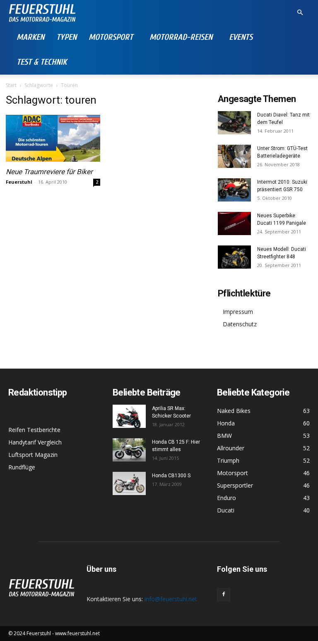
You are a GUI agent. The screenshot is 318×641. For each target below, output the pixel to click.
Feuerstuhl (19, 182)
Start (11, 85)
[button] (300, 13)
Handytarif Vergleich (35, 442)
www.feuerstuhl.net (77, 633)
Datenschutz (240, 324)
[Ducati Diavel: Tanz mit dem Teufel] (234, 122)
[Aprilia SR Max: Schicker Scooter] (129, 416)
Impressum (238, 312)
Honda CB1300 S (171, 475)
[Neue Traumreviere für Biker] (53, 138)
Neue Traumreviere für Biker (49, 172)
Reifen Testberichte (34, 430)
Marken (30, 37)
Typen (66, 37)
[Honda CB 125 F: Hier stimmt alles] (129, 449)
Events (241, 37)
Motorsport (111, 37)
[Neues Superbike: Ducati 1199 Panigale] (234, 223)
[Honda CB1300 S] (129, 483)
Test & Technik (42, 62)
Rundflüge (21, 467)
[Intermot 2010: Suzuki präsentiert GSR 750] (234, 190)
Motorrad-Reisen (180, 37)
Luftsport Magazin (33, 455)
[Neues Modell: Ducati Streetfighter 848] (234, 257)
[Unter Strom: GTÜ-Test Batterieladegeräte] (234, 156)
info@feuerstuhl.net (171, 599)
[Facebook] (223, 594)
